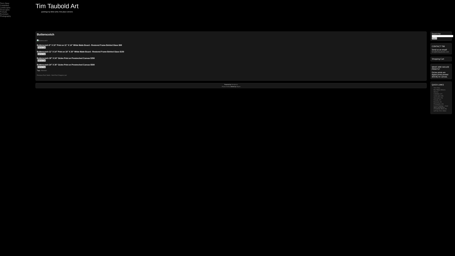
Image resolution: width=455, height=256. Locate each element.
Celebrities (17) (438, 94)
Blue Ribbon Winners (440, 90)
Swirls (48, 75)
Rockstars (4, 14)
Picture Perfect (226, 86)
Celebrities (4, 6)
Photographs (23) (439, 104)
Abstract (436, 92)
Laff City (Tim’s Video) (440, 111)
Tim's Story (4, 3)
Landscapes (5, 8)
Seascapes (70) (438, 98)
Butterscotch (45, 34)
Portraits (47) (437, 100)
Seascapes (4, 10)
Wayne (238, 86)
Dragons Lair (62, 75)
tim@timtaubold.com (440, 52)
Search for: (436, 34)
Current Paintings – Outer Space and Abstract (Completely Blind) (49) (441, 107)
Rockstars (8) (438, 102)
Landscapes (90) (438, 96)
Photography (5, 16)
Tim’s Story (437, 88)
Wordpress (235, 84)
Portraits (3, 12)
